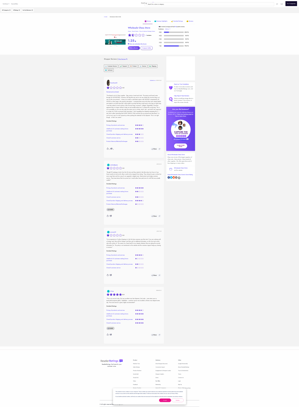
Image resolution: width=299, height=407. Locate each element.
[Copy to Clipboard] (179, 178)
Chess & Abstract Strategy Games (147, 31)
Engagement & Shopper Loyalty (163, 370)
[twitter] (171, 177)
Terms (179, 374)
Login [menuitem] (281, 4)
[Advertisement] (180, 68)
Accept (165, 400)
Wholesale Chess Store (139, 27)
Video (134, 381)
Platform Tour (136, 363)
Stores (105, 16)
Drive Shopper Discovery (162, 363)
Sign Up (180, 384)
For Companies (291, 4)
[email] (176, 177)
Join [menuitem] (277, 4)
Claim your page (180, 145)
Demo (157, 377)
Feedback (135, 384)
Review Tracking (137, 388)
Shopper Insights (160, 374)
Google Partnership (183, 363)
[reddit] (173, 177)
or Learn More (182, 116)
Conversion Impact (160, 367)
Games (129, 31)
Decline (177, 400)
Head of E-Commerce (161, 388)
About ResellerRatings (183, 367)
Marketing (158, 384)
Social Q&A (136, 374)
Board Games (135, 31)
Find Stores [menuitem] (5, 4)
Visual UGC (136, 377)
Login (179, 381)
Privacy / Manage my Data (184, 388)
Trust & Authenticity (183, 370)
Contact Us (181, 377)
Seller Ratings (136, 367)
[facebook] (168, 177)
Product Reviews (137, 370)
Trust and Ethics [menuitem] (14, 4)
